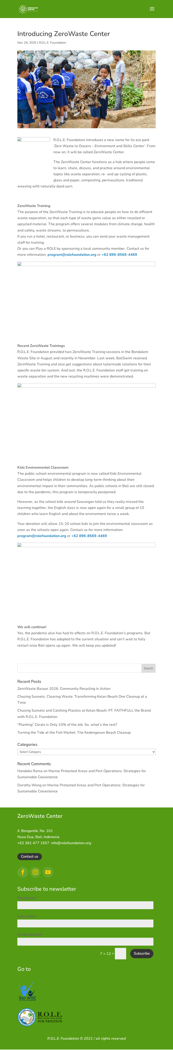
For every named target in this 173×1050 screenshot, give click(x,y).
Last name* (26, 916)
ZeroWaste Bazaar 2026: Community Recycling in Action (63, 688)
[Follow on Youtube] (48, 872)
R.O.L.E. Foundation (52, 42)
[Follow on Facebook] (22, 872)
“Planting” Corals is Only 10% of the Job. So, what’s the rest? (67, 724)
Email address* (30, 934)
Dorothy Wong (29, 785)
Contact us (29, 856)
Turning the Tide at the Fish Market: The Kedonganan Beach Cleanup (74, 732)
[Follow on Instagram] (35, 872)
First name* (27, 898)
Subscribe (142, 953)
